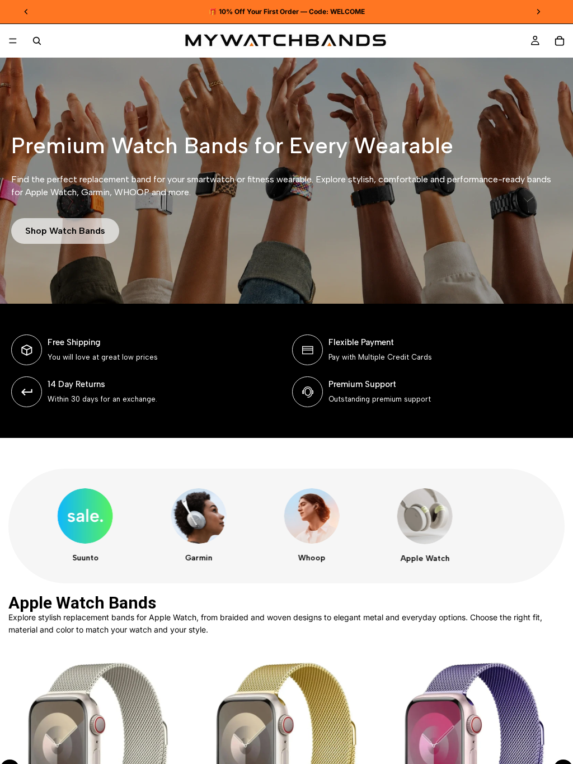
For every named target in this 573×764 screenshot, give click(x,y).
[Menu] (13, 41)
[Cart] (559, 41)
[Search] (37, 41)
